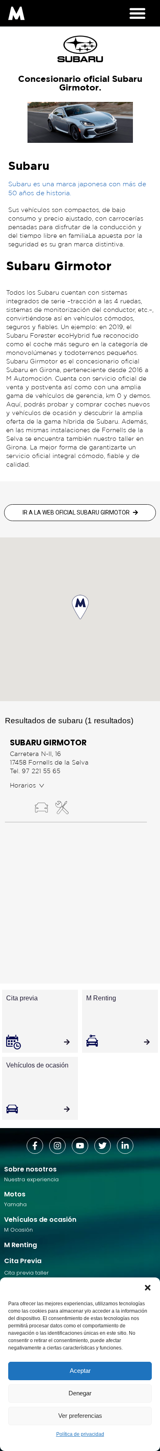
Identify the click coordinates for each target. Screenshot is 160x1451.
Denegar (80, 1393)
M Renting (20, 1245)
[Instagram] (57, 1145)
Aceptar (80, 1370)
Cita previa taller (26, 1273)
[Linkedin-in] (125, 1145)
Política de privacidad (80, 1434)
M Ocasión (18, 1230)
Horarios (23, 785)
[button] (148, 1288)
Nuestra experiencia (31, 1179)
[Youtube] (80, 1145)
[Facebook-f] (35, 1145)
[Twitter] (102, 1145)
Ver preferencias (80, 1415)
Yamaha (15, 1204)
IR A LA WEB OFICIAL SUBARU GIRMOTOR (76, 512)
